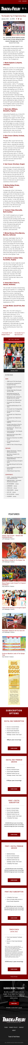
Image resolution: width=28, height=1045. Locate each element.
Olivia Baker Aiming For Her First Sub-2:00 (13, 630)
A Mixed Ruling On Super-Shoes (13, 471)
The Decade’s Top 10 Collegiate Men (14, 409)
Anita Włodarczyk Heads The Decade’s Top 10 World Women (13, 394)
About (14, 1030)
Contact (21, 1027)
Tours (6, 1027)
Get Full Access (14, 339)
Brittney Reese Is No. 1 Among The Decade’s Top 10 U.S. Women (14, 397)
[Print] (21, 19)
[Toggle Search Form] (26, 9)
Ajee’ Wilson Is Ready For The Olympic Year (13, 560)
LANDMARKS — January (12, 486)
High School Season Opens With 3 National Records (14, 435)
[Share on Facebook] (16, 19)
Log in (20, 1007)
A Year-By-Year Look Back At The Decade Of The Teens (14, 384)
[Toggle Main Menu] (23, 8)
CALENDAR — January (11, 496)
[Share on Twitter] (18, 19)
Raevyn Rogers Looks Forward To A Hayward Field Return (14, 458)
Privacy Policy (13, 1027)
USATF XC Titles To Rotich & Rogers (14, 444)
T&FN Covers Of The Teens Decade (14, 381)
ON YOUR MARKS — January (13, 483)
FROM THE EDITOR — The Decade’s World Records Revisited (14, 481)
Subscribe (14, 748)
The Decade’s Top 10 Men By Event (14, 400)
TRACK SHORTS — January (12, 490)
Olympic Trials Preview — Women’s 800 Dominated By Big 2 (14, 451)
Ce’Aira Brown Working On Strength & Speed (14, 607)
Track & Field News (10, 9)
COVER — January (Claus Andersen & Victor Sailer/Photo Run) (14, 478)
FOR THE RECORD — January (13, 494)
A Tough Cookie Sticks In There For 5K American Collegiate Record (14, 425)
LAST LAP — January (11, 492)
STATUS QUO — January (12, 488)
